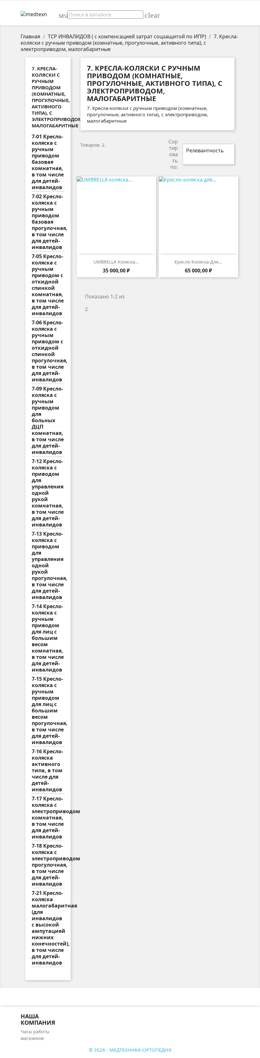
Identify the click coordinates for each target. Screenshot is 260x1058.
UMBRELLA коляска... (116, 262)
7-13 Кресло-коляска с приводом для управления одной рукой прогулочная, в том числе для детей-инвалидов (48, 566)
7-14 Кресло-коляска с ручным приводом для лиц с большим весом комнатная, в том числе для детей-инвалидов (48, 638)
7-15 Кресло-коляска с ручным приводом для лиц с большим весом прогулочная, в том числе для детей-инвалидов (48, 711)
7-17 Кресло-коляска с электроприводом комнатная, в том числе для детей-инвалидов (48, 817)
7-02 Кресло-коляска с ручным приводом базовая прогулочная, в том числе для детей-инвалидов (48, 222)
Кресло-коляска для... (198, 262)
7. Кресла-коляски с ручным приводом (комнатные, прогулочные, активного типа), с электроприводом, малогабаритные (58, 97)
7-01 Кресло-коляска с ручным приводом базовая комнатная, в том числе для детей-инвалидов (48, 162)
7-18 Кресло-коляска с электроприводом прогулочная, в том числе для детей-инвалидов (48, 865)
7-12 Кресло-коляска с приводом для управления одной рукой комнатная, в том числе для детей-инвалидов (48, 493)
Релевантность (208, 154)
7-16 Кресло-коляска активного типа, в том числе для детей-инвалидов (47, 770)
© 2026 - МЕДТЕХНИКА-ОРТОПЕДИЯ (130, 1050)
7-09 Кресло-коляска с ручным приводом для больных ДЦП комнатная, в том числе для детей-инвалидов (48, 421)
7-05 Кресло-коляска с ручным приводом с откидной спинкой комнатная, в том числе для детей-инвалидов (48, 285)
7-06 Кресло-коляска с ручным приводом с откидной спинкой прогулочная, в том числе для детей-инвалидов (48, 351)
